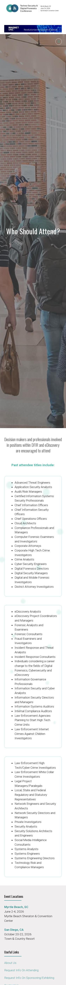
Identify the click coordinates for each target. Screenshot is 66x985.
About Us (10, 963)
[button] (58, 41)
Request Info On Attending (21, 970)
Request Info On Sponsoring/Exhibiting (29, 978)
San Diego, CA (14, 929)
